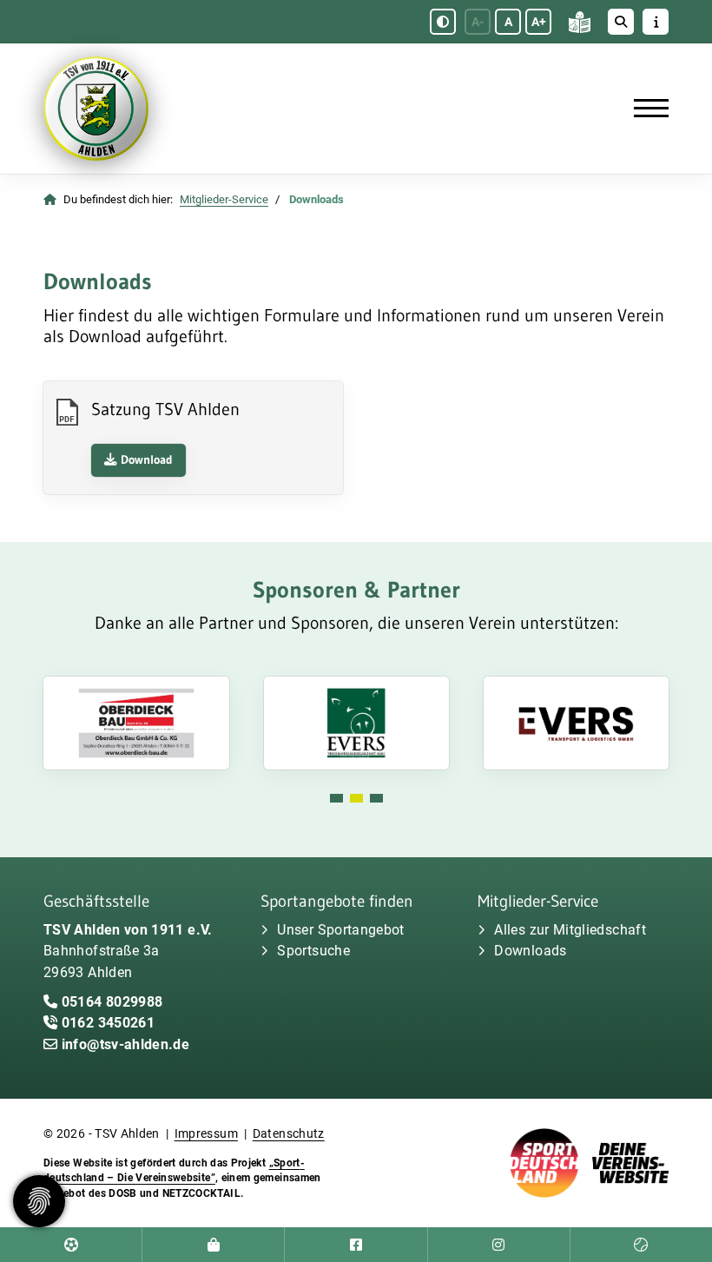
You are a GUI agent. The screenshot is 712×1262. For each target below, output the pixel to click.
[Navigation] (645, 108)
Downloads (530, 950)
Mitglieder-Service (224, 199)
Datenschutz (289, 1133)
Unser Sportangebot (340, 930)
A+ (538, 22)
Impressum (206, 1133)
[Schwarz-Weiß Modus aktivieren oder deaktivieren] (443, 22)
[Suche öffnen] (621, 22)
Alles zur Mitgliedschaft (570, 930)
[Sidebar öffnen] (656, 22)
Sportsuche (313, 950)
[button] (336, 798)
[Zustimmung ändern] (39, 1201)
